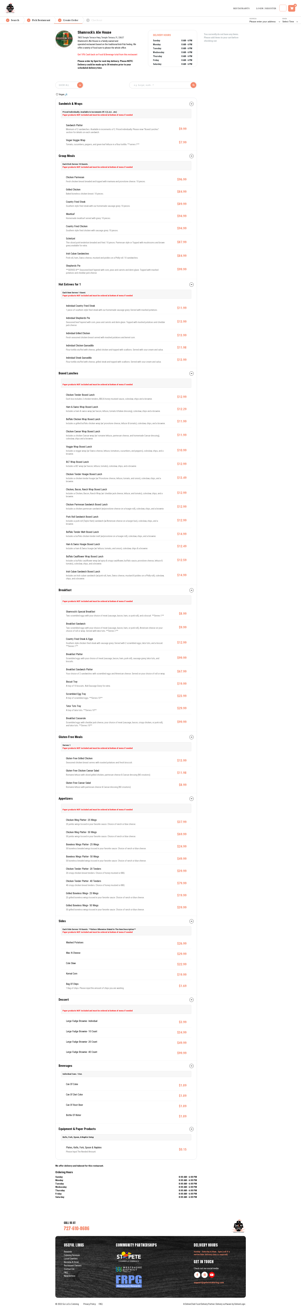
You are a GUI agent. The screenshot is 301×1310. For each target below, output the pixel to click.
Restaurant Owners (73, 1265)
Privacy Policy (89, 1304)
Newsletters (69, 1275)
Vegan (62, 94)
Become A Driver (71, 1262)
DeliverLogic (239, 1304)
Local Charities (71, 1258)
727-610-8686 (76, 1228)
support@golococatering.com (209, 1282)
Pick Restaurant (39, 20)
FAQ (66, 1272)
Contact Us (69, 1269)
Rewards (68, 1251)
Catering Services (72, 1255)
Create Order (68, 20)
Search (13, 20)
